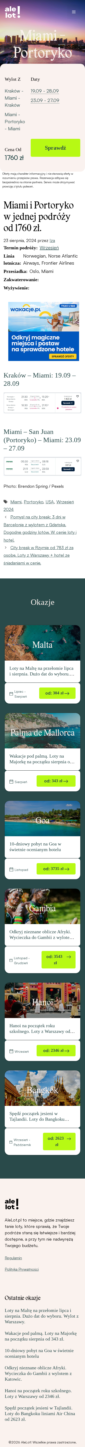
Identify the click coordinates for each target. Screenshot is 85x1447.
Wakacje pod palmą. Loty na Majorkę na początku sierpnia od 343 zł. (40, 761)
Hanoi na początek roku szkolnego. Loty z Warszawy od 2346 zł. (39, 1031)
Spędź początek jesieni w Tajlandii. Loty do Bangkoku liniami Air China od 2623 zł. (37, 1119)
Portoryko (33, 501)
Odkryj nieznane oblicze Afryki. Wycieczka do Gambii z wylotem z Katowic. (41, 937)
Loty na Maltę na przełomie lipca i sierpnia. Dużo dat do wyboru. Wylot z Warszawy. (41, 674)
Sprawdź (55, 148)
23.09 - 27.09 (45, 100)
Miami (15, 501)
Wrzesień (49, 247)
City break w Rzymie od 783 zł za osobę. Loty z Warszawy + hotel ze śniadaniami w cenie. (38, 555)
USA (50, 501)
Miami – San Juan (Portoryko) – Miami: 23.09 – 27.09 (42, 440)
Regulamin (13, 1258)
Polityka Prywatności (22, 1269)
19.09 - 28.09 (45, 91)
